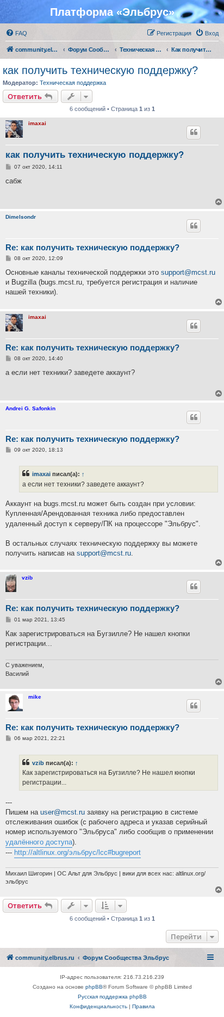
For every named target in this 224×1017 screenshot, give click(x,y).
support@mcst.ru (188, 272)
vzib (27, 578)
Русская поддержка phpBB (112, 997)
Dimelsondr (20, 217)
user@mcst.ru (62, 812)
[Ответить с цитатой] (193, 132)
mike (34, 697)
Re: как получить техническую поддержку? (92, 247)
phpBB (94, 987)
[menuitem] (16, 33)
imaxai (37, 123)
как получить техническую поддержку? (100, 70)
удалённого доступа (38, 842)
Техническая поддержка (73, 82)
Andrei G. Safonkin (30, 408)
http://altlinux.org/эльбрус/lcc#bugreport (77, 852)
